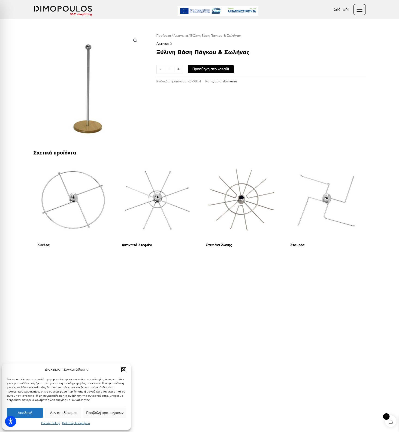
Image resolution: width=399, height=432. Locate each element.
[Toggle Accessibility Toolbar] (11, 421)
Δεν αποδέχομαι (63, 413)
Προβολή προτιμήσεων (105, 413)
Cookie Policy (50, 423)
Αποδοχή (25, 413)
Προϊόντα (163, 35)
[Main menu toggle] (359, 9)
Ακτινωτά (180, 35)
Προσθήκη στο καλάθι (210, 69)
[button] (123, 369)
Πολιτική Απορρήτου (76, 423)
